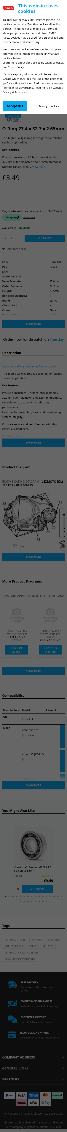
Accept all (14, 106)
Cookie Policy (16, 67)
